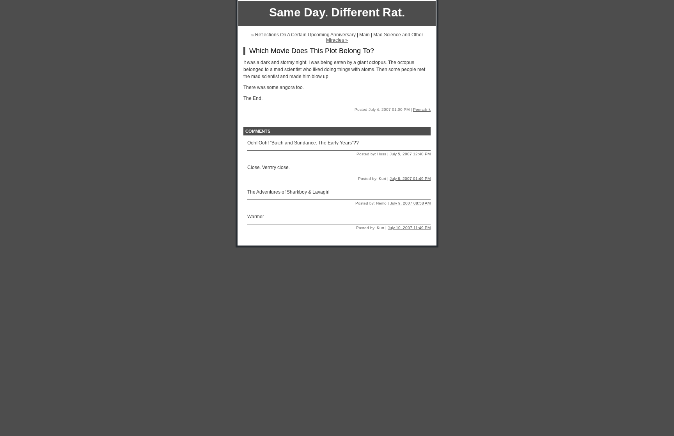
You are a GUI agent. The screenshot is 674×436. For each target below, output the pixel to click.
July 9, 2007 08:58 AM (410, 203)
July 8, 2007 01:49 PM (410, 178)
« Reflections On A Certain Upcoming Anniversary (303, 34)
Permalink (422, 109)
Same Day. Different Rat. (337, 12)
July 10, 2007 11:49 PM (409, 228)
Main (364, 34)
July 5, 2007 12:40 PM (410, 154)
